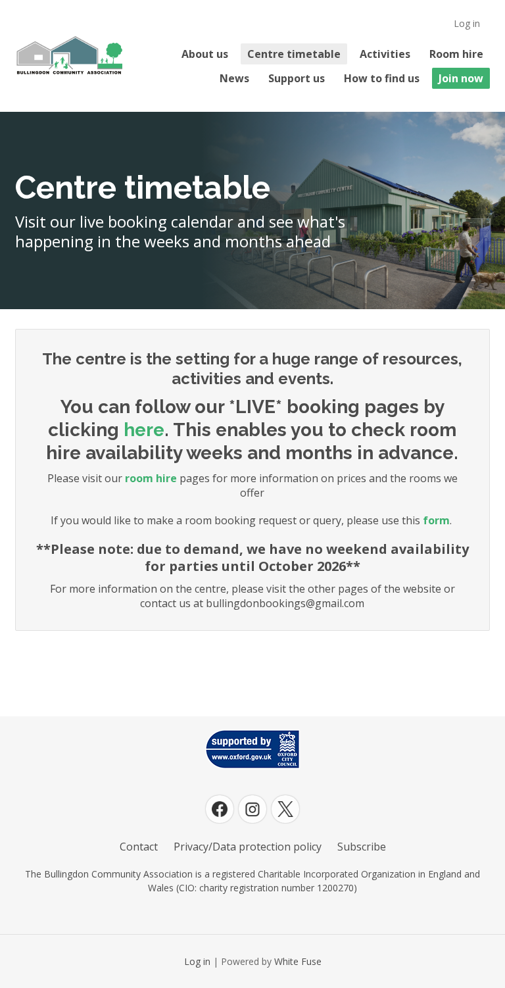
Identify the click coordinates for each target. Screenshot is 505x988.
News (234, 78)
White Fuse (298, 961)
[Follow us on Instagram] (252, 809)
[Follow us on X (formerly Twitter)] (285, 809)
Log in (467, 23)
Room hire (456, 54)
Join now (461, 78)
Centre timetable (294, 54)
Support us (296, 78)
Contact (139, 846)
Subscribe (361, 846)
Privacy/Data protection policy (248, 846)
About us (204, 54)
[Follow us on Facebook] (219, 809)
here (144, 430)
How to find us (382, 78)
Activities (385, 54)
